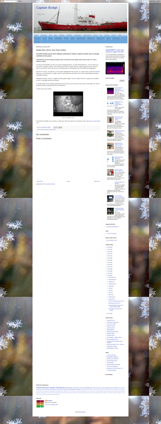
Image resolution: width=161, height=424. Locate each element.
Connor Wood (39, 391)
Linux (44, 38)
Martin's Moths (110, 333)
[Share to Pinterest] (61, 127)
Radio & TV (91, 38)
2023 (108, 253)
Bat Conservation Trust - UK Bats (115, 344)
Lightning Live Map (112, 346)
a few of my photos (111, 233)
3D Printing (116, 38)
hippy (46, 394)
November (111, 279)
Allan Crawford (90, 389)
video (54, 129)
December (111, 277)
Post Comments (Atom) (49, 184)
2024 (108, 251)
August (110, 286)
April (110, 292)
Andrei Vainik (96, 389)
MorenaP (69, 389)
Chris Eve (76, 388)
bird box (42, 129)
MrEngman (38, 392)
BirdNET (69, 35)
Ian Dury (88, 391)
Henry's (79, 73)
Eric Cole (69, 391)
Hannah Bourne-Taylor (54, 389)
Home (36, 35)
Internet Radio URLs (112, 360)
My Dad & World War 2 (113, 226)
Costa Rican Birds (111, 370)
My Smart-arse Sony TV (114, 303)
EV (101, 35)
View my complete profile (51, 404)
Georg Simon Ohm (75, 391)
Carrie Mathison (121, 389)
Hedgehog (37, 38)
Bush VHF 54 (87, 35)
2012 (108, 313)
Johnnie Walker (99, 391)
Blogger (84, 412)
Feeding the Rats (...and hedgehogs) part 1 (119, 210)
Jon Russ (82, 388)
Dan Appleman (46, 391)
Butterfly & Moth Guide (112, 331)
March (110, 294)
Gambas (107, 35)
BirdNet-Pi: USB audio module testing (119, 118)
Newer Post (40, 181)
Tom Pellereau (110, 392)
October (111, 281)
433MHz (37, 42)
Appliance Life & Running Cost (115, 368)
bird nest (47, 129)
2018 (108, 264)
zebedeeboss (56, 394)
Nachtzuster (69, 388)
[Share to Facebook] (60, 127)
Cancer (95, 35)
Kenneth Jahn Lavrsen (99, 388)
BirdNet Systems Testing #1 (119, 158)
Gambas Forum (111, 320)
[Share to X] (58, 127)
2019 (108, 262)
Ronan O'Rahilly (114, 388)
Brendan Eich (111, 389)
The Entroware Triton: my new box (119, 196)
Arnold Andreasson (103, 389)
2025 (108, 249)
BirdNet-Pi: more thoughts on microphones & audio (119, 103)
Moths (50, 38)
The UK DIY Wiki (111, 324)
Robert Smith (66, 392)
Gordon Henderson (57, 388)
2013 (108, 275)
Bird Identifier (110, 329)
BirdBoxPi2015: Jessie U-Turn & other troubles (119, 145)
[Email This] (54, 127)
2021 (108, 258)
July (110, 288)
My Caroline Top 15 (112, 240)
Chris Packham (45, 389)
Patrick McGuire (42, 388)
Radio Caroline (81, 38)
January (111, 299)
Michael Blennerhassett (120, 391)
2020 (108, 260)
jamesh (49, 394)
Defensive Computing (112, 322)
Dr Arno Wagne (63, 391)
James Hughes (63, 389)
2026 (108, 247)
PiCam (66, 38)
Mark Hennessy (111, 391)
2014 (108, 273)
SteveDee (49, 400)
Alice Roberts (83, 389)
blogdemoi (119, 392)
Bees (55, 35)
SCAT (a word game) (112, 366)
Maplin (98, 71)
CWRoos (116, 389)
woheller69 (77, 389)
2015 (108, 271)
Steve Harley (86, 392)
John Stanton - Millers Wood (114, 337)
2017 (108, 266)
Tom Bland (104, 392)
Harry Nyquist (83, 391)
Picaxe (72, 38)
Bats (50, 35)
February (111, 297)
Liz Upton (105, 391)
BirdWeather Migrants (112, 357)
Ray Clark (55, 392)
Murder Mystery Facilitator (113, 364)
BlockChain (78, 35)
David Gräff (57, 391)
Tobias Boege (98, 392)
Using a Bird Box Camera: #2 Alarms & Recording (115, 306)
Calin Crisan (39, 389)
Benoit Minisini (121, 387)
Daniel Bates (52, 391)
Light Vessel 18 (111, 328)
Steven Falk (92, 392)
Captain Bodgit (46, 7)
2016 (108, 269)
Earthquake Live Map (112, 348)
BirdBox (62, 35)
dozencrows (38, 394)
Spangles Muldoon (73, 392)
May (110, 290)
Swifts (108, 38)
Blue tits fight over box (112, 339)
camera (51, 129)
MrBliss (73, 389)
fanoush (43, 394)
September (112, 283)
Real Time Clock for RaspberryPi (120, 131)
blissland (115, 392)
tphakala (107, 388)
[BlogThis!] (56, 127)
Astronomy (44, 35)
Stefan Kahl (80, 392)
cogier (123, 392)
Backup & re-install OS (112, 358)
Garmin (114, 35)
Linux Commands (111, 355)
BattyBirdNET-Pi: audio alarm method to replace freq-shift (119, 90)
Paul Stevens (50, 392)
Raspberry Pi (100, 38)
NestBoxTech (89, 388)
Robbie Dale (60, 392)
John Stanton (93, 391)
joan (52, 394)
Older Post (97, 181)
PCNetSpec (43, 392)
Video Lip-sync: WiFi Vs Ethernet (119, 170)
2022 (108, 256)
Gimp (119, 35)
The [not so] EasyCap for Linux (116, 301)
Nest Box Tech (110, 335)
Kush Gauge (110, 362)
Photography (58, 38)
